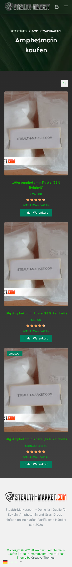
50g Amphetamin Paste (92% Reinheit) (36, 439)
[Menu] (66, 7)
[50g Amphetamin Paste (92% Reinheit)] (36, 390)
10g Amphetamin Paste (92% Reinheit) (36, 313)
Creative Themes (43, 557)
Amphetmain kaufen (36, 205)
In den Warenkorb (36, 212)
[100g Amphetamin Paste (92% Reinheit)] (36, 133)
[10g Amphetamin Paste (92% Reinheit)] (36, 264)
